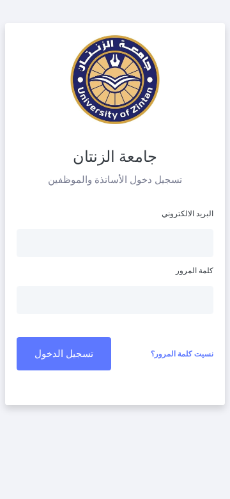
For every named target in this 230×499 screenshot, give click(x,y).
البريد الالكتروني (187, 213)
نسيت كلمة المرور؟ (182, 353)
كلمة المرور (194, 270)
